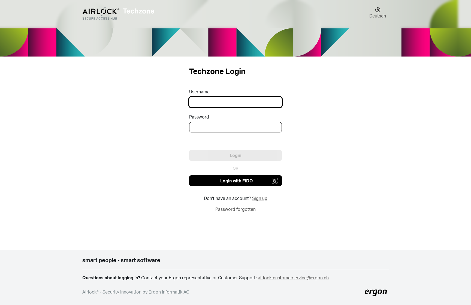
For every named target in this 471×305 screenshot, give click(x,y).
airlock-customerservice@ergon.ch (293, 277)
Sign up (259, 198)
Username (199, 91)
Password (199, 117)
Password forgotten (235, 209)
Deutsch (377, 16)
